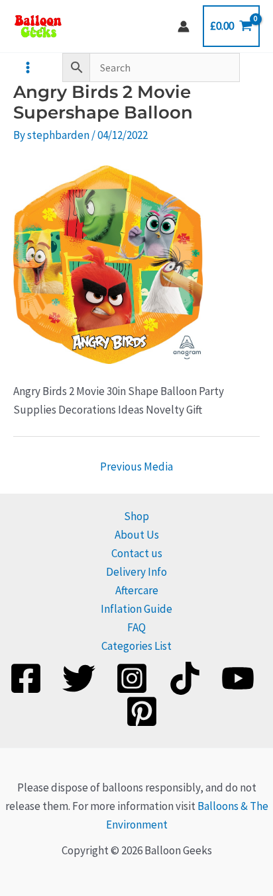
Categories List (136, 646)
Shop (136, 516)
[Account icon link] (184, 26)
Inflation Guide (136, 609)
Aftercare (136, 590)
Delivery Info (136, 571)
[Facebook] (25, 678)
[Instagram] (131, 678)
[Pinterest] (141, 711)
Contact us (136, 553)
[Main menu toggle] (27, 67)
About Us (137, 534)
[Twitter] (78, 678)
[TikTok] (184, 678)
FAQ (136, 627)
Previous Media (136, 466)
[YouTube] (237, 678)
